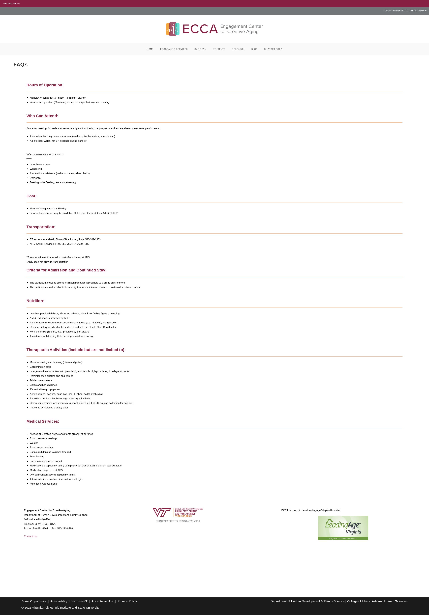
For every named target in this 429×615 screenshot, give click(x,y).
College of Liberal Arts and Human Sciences (377, 601)
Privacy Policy (127, 601)
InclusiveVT (79, 601)
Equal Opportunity (33, 601)
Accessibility (58, 601)
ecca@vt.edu (421, 11)
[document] (343, 528)
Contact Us (30, 536)
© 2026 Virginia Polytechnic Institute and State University (60, 607)
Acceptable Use (102, 601)
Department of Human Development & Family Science (308, 601)
